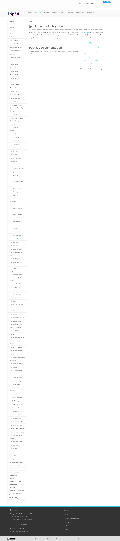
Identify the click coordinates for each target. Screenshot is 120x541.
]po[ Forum (13, 225)
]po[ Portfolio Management (17, 317)
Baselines (84, 60)
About (66, 530)
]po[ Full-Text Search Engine (17, 235)
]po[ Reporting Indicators (16, 350)
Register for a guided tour (72, 518)
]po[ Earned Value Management (14, 177)
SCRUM (84, 53)
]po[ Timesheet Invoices (16, 415)
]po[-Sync (12, 459)
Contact (67, 514)
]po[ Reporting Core (15, 334)
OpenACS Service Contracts (17, 88)
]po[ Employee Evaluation (16, 181)
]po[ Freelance (14, 228)
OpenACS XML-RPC (15, 98)
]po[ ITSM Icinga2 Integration (14, 263)
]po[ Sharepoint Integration (17, 381)
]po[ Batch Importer (15, 137)
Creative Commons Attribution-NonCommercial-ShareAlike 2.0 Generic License (51, 539)
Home (30, 12)
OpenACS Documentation (16, 61)
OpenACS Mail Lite (15, 75)
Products (46, 12)
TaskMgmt (90, 43)
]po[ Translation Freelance (17, 432)
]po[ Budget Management (17, 141)
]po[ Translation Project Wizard (16, 437)
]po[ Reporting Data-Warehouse (15, 342)
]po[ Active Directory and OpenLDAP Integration (16, 119)
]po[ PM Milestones (15, 311)
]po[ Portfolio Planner (15, 321)
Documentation (80, 12)
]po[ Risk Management (16, 363)
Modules (54, 12)
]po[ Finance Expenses (16, 205)
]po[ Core (12, 165)
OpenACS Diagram (15, 57)
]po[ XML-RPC (13, 448)
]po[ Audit (12, 124)
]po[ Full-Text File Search (16, 232)
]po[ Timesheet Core (15, 408)
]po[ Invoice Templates (16, 284)
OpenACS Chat (14, 54)
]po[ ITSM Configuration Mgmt (16, 254)
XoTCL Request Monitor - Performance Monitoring (16, 106)
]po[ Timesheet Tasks (15, 418)
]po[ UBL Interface (15, 445)
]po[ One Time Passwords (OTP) (16, 306)
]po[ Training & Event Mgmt (17, 428)
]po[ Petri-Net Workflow (16, 314)
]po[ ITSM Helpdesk (15, 258)
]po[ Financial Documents (16, 218)
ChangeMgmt (90, 63)
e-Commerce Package (16, 462)
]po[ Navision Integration (16, 297)
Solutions (37, 12)
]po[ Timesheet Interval (16, 411)
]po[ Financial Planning (16, 221)
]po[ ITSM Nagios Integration (14, 269)
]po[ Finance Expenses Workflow (16, 210)
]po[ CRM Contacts (15, 144)
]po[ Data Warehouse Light (17, 168)
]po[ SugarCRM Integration (17, 394)
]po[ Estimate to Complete (17, 185)
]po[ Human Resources (16, 249)
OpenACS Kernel (14, 68)
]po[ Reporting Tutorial (16, 354)
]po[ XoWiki (13, 455)
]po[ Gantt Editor (14, 242)
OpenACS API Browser (16, 43)
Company (90, 12)
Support (61, 12)
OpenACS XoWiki (14, 102)
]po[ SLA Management (16, 370)
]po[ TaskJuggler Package (16, 404)
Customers (70, 12)
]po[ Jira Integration (15, 287)
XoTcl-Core (13, 111)
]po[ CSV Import (14, 151)
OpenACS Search (14, 84)
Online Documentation (71, 526)
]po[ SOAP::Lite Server (16, 374)
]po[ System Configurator (16, 397)
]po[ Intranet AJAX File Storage (16, 279)
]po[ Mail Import (14, 291)
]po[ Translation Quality (16, 441)
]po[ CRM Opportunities (16, 147)
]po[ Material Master (15, 294)
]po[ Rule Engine (14, 367)
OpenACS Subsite (14, 91)
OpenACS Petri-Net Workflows (15, 80)
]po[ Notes (13, 301)
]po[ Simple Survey (15, 384)
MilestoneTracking (90, 56)
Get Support (68, 522)
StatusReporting (96, 53)
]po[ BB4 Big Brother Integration (15, 129)
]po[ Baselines (14, 134)
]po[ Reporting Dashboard (17, 337)
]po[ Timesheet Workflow (16, 421)
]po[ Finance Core (14, 195)
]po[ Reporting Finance (16, 347)
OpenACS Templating (15, 95)
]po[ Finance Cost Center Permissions (16, 200)
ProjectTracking (97, 46)
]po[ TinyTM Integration (16, 425)
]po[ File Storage (14, 192)
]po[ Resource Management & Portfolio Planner (17, 359)
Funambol (86, 32)
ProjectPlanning (84, 46)
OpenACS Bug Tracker (16, 47)
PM (90, 50)
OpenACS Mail (14, 71)
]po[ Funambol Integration (17, 239)
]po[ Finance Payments (16, 214)
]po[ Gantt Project (14, 245)
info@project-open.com (21, 531)
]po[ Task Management (16, 401)
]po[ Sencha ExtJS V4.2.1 (16, 377)
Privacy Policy (76, 539)
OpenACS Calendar (15, 50)
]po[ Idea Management (16, 274)
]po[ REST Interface (15, 330)
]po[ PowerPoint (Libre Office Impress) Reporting (16, 326)
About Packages (14, 40)
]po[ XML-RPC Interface (16, 452)
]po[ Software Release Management (16, 389)
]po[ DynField (13, 172)
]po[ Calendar (13, 161)
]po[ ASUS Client (14, 115)
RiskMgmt (96, 60)
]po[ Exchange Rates (15, 188)
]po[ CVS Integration (15, 158)
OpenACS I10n (14, 64)
